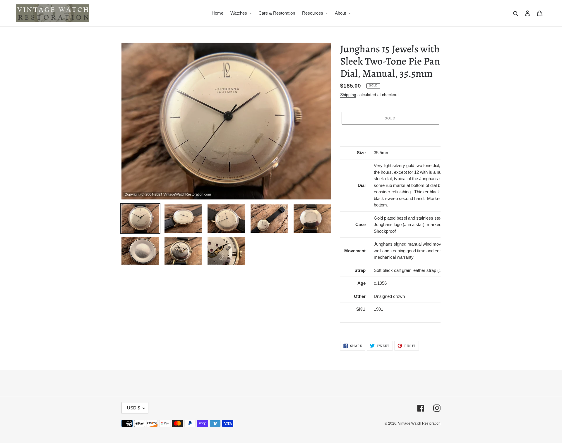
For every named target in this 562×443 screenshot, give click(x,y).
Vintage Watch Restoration (419, 423)
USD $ (133, 407)
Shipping (348, 94)
